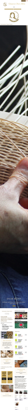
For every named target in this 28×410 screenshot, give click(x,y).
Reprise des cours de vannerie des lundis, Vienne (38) (19, 347)
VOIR (25, 346)
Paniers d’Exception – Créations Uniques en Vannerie (7, 326)
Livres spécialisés (5, 329)
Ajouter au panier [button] (16, 400)
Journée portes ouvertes (20, 335)
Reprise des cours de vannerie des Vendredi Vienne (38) (19, 353)
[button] (14, 7)
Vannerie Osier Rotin (16, 4)
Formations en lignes (5, 328)
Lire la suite (25, 398)
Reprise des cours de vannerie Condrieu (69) (18, 340)
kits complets (4, 324)
